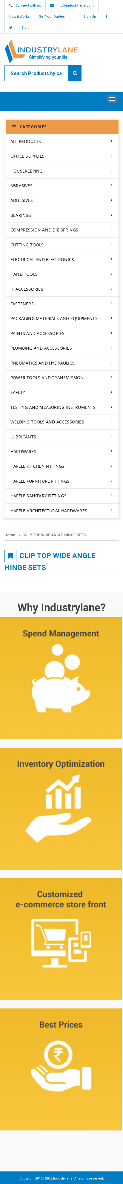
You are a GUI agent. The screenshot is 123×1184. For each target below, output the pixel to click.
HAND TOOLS (24, 274)
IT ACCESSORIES (26, 289)
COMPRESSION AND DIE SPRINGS (44, 230)
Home (9, 535)
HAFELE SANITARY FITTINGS (38, 496)
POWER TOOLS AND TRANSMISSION (47, 377)
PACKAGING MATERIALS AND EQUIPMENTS (54, 318)
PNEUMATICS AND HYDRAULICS (42, 363)
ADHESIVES (21, 200)
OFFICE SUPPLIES (27, 156)
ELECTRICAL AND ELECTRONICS (42, 259)
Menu (112, 99)
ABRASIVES (21, 185)
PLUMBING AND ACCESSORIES (41, 348)
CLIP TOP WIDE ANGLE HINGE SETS (55, 535)
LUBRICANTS (23, 437)
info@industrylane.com (75, 5)
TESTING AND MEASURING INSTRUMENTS (53, 407)
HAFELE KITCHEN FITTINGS (37, 466)
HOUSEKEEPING (26, 171)
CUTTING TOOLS (27, 245)
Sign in (27, 28)
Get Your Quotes (52, 17)
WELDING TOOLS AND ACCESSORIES (47, 422)
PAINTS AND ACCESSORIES (37, 333)
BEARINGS (20, 215)
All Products (25, 141)
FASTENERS (22, 304)
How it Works (19, 17)
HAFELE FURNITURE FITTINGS (40, 481)
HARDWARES (23, 451)
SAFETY (17, 392)
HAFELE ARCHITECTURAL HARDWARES (48, 510)
